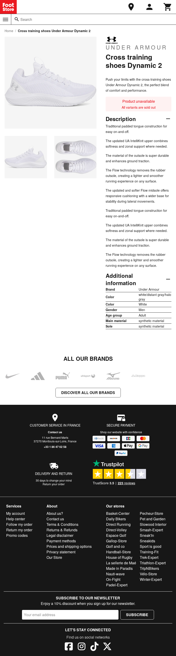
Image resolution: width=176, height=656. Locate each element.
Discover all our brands (88, 392)
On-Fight (113, 579)
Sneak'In (147, 535)
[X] (107, 647)
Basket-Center (117, 513)
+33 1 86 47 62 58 (55, 447)
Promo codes (17, 535)
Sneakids (147, 540)
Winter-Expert (151, 579)
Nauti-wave (115, 573)
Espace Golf (116, 535)
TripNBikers (149, 568)
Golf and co (115, 546)
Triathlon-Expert (153, 562)
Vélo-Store (148, 573)
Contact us (55, 432)
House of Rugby (119, 557)
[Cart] (167, 6)
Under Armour (136, 47)
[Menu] (5, 19)
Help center (15, 518)
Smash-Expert (151, 529)
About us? (55, 513)
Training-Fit (149, 551)
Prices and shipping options (69, 546)
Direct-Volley (116, 529)
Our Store (54, 557)
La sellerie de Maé (121, 562)
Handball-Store (118, 551)
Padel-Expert (116, 584)
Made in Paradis (119, 568)
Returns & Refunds (62, 529)
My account (15, 513)
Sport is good (150, 546)
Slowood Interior (153, 524)
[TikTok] (94, 647)
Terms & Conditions (62, 524)
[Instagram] (81, 647)
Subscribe (137, 614)
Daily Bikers (116, 518)
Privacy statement (61, 551)
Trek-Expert (149, 557)
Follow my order (19, 524)
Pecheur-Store (151, 513)
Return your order (54, 484)
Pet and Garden (152, 518)
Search (26, 19)
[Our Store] (131, 6)
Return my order (19, 529)
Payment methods (61, 540)
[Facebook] (68, 647)
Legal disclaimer (60, 535)
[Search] (16, 19)
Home (9, 30)
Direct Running (118, 524)
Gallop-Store (116, 540)
